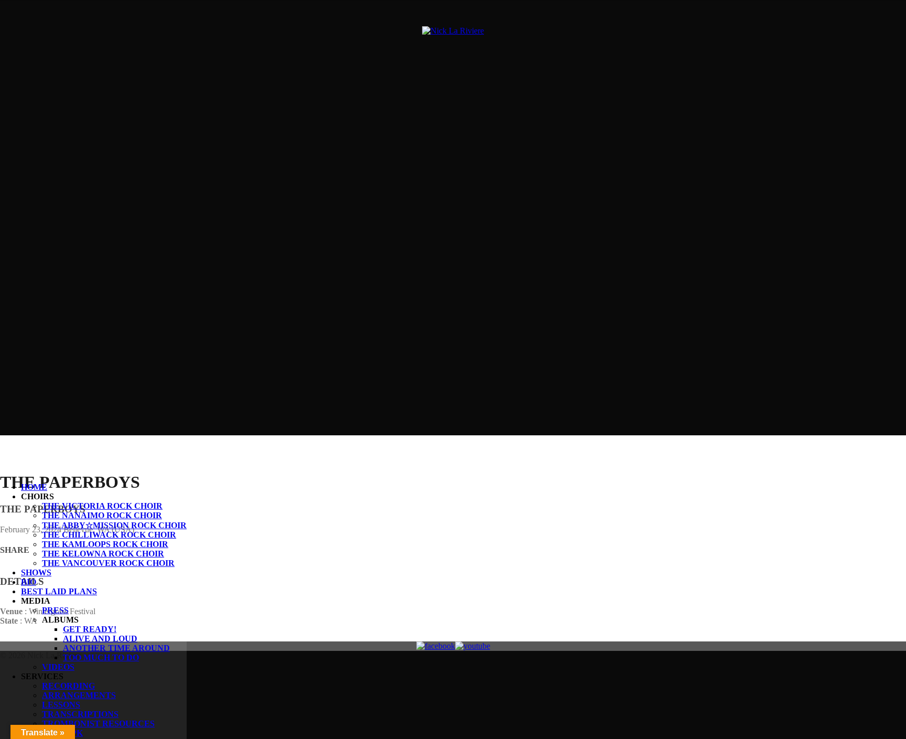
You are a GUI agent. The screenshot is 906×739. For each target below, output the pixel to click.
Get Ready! (89, 629)
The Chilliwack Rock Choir (109, 534)
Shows (36, 572)
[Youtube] (472, 646)
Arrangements (79, 695)
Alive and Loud (100, 638)
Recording (68, 685)
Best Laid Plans (59, 591)
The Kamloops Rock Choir (105, 544)
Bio (28, 581)
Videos (58, 666)
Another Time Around (116, 648)
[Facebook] (435, 646)
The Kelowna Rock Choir (103, 553)
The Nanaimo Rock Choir (102, 515)
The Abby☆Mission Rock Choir (114, 525)
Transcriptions (80, 714)
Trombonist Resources (98, 723)
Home (34, 487)
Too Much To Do (101, 657)
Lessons (61, 704)
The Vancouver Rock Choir (108, 563)
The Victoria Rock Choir (102, 505)
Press (55, 610)
